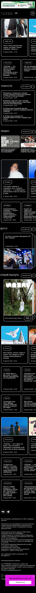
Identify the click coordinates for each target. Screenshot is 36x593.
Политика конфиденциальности (11, 570)
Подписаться (20, 582)
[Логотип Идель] (7, 13)
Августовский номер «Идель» (13, 318)
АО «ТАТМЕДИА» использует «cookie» (13, 564)
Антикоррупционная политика (10, 560)
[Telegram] (8, 512)
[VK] (3, 512)
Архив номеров (28, 318)
